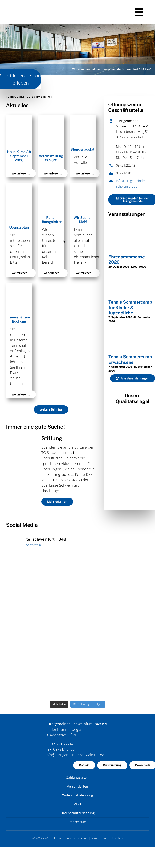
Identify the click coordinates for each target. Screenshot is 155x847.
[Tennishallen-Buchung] (19, 285)
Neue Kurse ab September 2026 (19, 156)
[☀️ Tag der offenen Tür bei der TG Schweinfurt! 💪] (41, 590)
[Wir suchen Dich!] (83, 186)
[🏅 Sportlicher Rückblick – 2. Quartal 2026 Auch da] (114, 662)
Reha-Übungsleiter (51, 219)
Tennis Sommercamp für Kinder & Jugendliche (130, 307)
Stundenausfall (82, 149)
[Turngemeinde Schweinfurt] (21, 3)
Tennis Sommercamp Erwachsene (130, 359)
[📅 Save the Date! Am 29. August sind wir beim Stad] (114, 590)
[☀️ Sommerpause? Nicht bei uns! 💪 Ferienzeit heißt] (41, 662)
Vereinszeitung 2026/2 (51, 158)
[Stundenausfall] (83, 117)
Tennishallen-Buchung (19, 319)
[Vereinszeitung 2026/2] (51, 117)
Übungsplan (19, 227)
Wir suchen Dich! (83, 219)
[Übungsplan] (19, 186)
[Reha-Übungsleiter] (51, 186)
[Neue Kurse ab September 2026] (19, 117)
